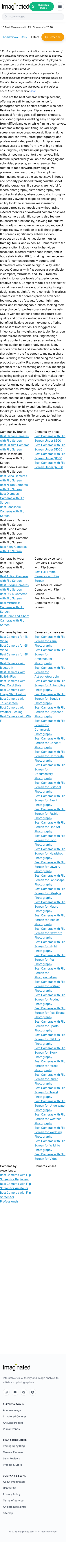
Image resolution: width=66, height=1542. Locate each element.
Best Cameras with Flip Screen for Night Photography (49, 946)
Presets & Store (12, 1464)
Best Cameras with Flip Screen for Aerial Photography (49, 641)
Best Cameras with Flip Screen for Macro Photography (49, 906)
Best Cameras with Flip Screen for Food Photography (49, 840)
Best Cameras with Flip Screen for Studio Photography (49, 1079)
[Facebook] (24, 1392)
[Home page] (15, 6)
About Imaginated (14, 1481)
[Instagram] (6, 1392)
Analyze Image (12, 1410)
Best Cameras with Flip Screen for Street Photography (49, 1065)
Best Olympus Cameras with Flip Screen (12, 498)
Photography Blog (14, 1445)
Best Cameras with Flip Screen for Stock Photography (49, 1052)
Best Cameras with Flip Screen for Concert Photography (49, 743)
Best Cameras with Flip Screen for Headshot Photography (49, 853)
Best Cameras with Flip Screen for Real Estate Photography (49, 1012)
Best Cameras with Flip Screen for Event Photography (49, 800)
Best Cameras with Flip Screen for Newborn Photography (49, 933)
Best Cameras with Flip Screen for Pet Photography (49, 959)
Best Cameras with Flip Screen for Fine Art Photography (49, 827)
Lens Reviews (11, 1458)
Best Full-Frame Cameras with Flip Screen (46, 576)
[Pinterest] (32, 1392)
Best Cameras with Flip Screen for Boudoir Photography (49, 698)
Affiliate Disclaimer (14, 1506)
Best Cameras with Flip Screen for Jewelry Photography (49, 866)
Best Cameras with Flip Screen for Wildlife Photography (49, 1145)
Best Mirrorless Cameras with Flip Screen (12, 607)
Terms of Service (13, 1500)
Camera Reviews (13, 1452)
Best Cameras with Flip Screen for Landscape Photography (49, 880)
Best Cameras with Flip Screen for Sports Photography (49, 1026)
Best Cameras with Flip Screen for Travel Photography (49, 1092)
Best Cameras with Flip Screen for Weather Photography (49, 1119)
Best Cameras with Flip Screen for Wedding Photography (49, 1132)
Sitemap (8, 1513)
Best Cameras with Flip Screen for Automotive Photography (49, 685)
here (33, 91)
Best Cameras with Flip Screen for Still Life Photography (49, 1039)
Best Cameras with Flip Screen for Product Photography (49, 999)
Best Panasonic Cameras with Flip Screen (12, 511)
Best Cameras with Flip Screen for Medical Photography (49, 919)
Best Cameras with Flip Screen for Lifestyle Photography (49, 893)
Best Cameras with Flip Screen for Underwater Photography (50, 1105)
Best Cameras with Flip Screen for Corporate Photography (49, 756)
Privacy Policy (11, 1494)
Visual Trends (11, 1428)
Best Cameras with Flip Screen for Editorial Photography (49, 787)
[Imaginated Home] (16, 1367)
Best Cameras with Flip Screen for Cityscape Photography (49, 712)
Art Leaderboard (13, 1422)
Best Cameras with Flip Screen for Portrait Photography (49, 986)
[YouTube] (15, 1392)
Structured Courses (15, 1416)
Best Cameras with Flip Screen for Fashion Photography (49, 813)
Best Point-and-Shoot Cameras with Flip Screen (14, 620)
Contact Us (9, 1487)
